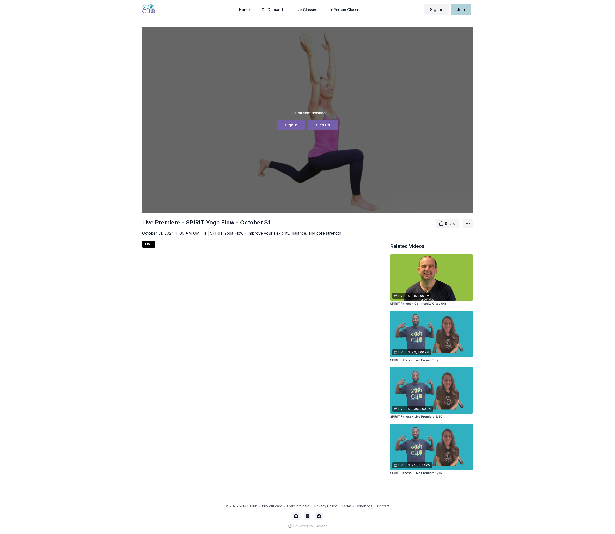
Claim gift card (298, 506)
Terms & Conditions (357, 506)
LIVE (149, 244)
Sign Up (323, 125)
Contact (383, 506)
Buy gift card (272, 506)
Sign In (291, 125)
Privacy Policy (325, 506)
